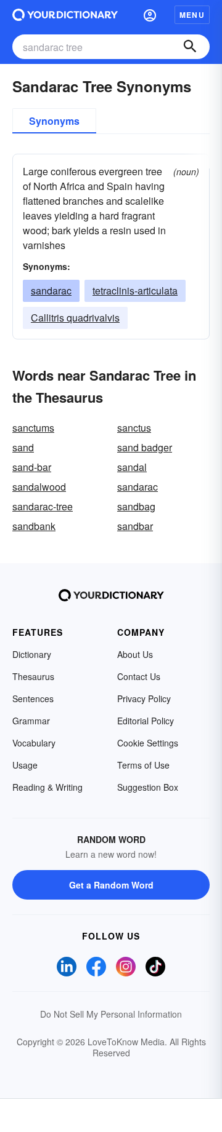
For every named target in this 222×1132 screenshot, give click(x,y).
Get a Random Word (111, 885)
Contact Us (138, 676)
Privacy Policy (144, 698)
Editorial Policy (145, 720)
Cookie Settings (147, 743)
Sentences (33, 698)
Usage (25, 765)
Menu (192, 14)
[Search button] (189, 47)
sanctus (134, 428)
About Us (135, 654)
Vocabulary (34, 743)
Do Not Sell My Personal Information (111, 1014)
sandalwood (39, 487)
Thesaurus (33, 676)
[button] (149, 15)
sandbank (34, 526)
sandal (132, 467)
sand (23, 447)
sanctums (33, 428)
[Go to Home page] (65, 14)
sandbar (135, 526)
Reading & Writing (47, 787)
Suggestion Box (147, 787)
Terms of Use (143, 765)
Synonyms (54, 121)
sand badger (144, 447)
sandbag (136, 506)
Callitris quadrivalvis (75, 318)
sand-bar (31, 467)
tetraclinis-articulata (135, 290)
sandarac (51, 290)
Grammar (31, 720)
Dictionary (31, 654)
